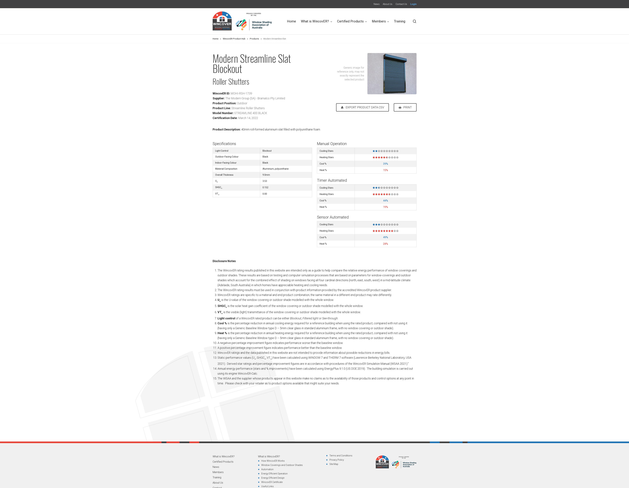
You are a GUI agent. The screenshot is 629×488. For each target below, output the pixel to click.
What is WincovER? (224, 456)
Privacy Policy (336, 460)
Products (254, 38)
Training (217, 477)
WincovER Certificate (272, 482)
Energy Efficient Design (273, 478)
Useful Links (267, 486)
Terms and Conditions (340, 455)
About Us (218, 483)
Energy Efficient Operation (274, 473)
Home (215, 38)
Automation (267, 469)
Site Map (333, 464)
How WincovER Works (273, 461)
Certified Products (223, 462)
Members (218, 472)
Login (413, 4)
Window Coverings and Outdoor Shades (282, 465)
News (216, 467)
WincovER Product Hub (234, 38)
